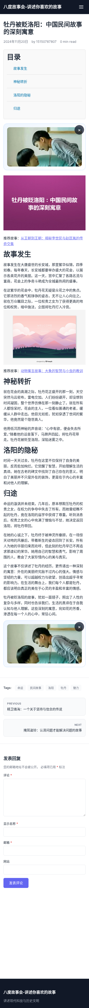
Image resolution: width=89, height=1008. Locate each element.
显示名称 (10, 823)
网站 (6, 861)
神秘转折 (20, 81)
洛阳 (51, 688)
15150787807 (46, 42)
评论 (7, 775)
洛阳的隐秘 (22, 95)
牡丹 (63, 688)
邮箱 (7, 842)
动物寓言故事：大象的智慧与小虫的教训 (52, 371)
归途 (16, 108)
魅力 (76, 688)
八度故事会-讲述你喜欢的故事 (32, 7)
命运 (20, 688)
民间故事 (35, 688)
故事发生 (20, 68)
